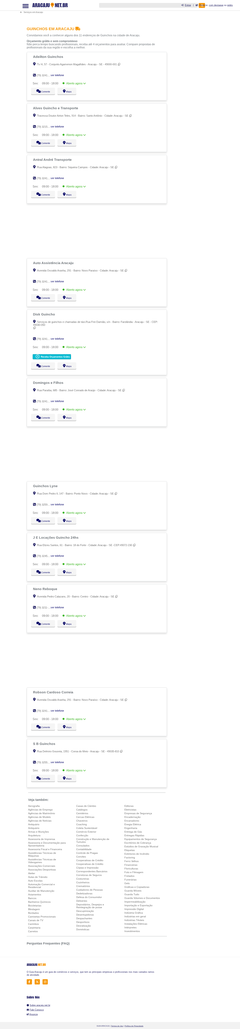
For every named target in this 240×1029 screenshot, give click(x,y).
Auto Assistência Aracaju (53, 263)
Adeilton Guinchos (48, 57)
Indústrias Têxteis (134, 920)
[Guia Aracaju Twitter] (38, 982)
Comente (43, 91)
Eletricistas (130, 809)
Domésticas (82, 929)
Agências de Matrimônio (41, 813)
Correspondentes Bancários (91, 871)
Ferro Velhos (131, 861)
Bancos (32, 898)
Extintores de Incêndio (136, 853)
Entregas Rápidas (134, 835)
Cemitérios (82, 813)
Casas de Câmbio (86, 806)
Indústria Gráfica (133, 912)
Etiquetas (129, 850)
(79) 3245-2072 (45, 555)
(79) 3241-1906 (45, 281)
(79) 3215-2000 (45, 126)
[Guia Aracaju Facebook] (30, 982)
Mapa (68, 91)
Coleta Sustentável (86, 828)
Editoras (129, 806)
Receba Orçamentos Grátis (55, 356)
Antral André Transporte (53, 160)
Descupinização (85, 911)
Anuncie (34, 1014)
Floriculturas (131, 868)
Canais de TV (35, 920)
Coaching (81, 824)
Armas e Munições (38, 831)
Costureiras (82, 878)
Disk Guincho (44, 314)
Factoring (129, 857)
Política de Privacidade (134, 1026)
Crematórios (83, 886)
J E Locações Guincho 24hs (56, 537)
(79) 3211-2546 (45, 607)
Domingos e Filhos (48, 383)
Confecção (82, 835)
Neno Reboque (45, 589)
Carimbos (33, 924)
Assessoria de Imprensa (41, 839)
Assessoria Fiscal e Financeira (45, 849)
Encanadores (131, 820)
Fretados (129, 876)
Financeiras (130, 864)
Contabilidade (84, 849)
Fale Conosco (37, 1009)
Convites (81, 856)
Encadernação (132, 817)
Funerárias (130, 879)
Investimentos (132, 931)
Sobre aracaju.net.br (40, 1005)
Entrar (188, 5)
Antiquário (33, 824)
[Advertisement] (98, 10)
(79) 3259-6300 (45, 504)
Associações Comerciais (41, 866)
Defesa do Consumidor (89, 897)
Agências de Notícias (39, 820)
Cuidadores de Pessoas (89, 889)
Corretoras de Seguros (89, 875)
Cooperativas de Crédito (89, 860)
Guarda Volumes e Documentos (142, 898)
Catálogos (81, 809)
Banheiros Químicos (39, 901)
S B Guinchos (44, 744)
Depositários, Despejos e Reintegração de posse (90, 906)
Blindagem (34, 909)
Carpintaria (34, 927)
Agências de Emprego (40, 809)
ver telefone (57, 75)
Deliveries (81, 900)
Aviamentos (34, 894)
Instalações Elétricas (135, 923)
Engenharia (130, 828)
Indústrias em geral (135, 916)
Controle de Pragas (87, 853)
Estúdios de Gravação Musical (141, 846)
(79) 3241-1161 (45, 401)
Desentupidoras (85, 914)
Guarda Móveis (132, 890)
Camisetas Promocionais (42, 916)
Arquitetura (34, 835)
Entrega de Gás (133, 831)
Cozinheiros (82, 882)
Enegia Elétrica (132, 824)
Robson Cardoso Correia (53, 692)
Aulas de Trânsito (37, 877)
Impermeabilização (134, 901)
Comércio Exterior (86, 831)
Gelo (127, 883)
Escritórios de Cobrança (137, 842)
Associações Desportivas (42, 869)
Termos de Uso (117, 1026)
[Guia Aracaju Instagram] (46, 982)
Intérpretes (130, 927)
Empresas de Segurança (138, 813)
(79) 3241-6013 (45, 710)
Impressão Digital (134, 909)
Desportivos (82, 922)
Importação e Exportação (138, 905)
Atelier (31, 873)
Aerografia (34, 806)
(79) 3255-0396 (45, 762)
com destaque (216, 5)
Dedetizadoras (84, 893)
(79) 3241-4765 (45, 178)
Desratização (83, 925)
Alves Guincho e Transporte (56, 108)
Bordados (33, 913)
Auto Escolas (35, 880)
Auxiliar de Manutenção (41, 890)
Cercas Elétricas (85, 817)
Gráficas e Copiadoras (136, 887)
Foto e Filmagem (133, 872)
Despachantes (84, 918)
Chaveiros (81, 820)
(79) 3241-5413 (45, 75)
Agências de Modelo (39, 817)
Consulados (82, 845)
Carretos (33, 931)
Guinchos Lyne (46, 486)
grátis (230, 5)
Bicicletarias (34, 905)
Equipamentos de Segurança (140, 839)
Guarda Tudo (131, 894)
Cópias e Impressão (87, 867)
